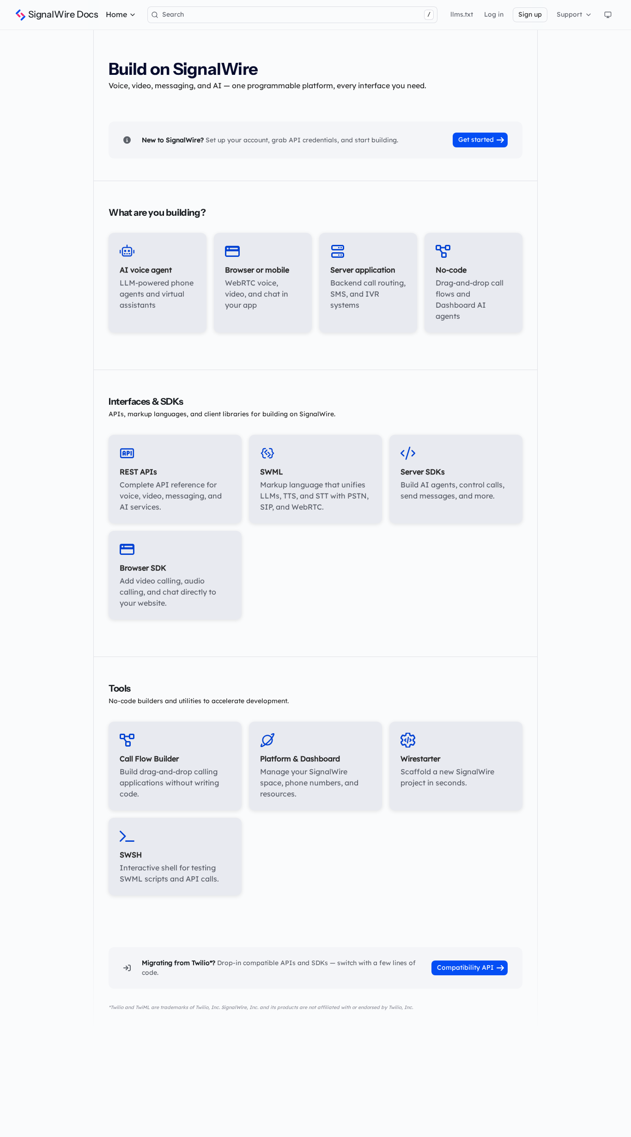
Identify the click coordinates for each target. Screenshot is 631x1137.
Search (296, 14)
